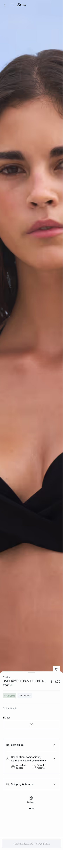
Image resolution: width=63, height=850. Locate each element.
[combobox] (31, 725)
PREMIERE (6, 677)
